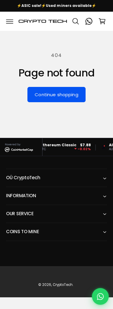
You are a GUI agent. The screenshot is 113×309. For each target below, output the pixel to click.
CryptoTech (63, 284)
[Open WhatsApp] (100, 296)
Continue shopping (56, 94)
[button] (9, 21)
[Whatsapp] (89, 21)
